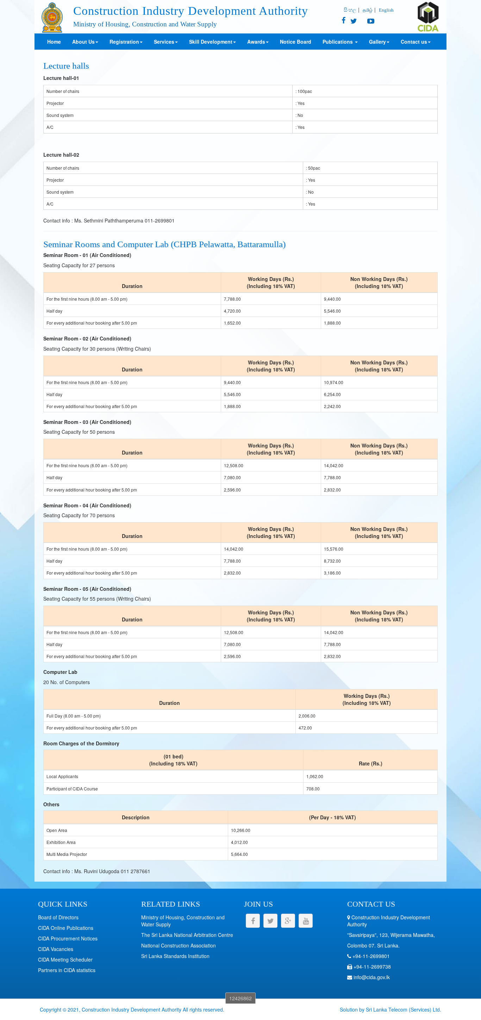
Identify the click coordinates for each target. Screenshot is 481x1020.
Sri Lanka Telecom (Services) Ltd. (403, 1009)
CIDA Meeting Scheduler (65, 959)
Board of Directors (58, 917)
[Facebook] (343, 21)
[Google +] (288, 921)
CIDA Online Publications (65, 927)
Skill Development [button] (210, 41)
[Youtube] (366, 21)
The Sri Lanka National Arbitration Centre (187, 934)
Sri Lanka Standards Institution (175, 955)
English (386, 10)
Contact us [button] (414, 41)
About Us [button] (83, 41)
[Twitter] (352, 21)
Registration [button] (124, 41)
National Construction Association (178, 945)
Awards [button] (256, 41)
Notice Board (295, 41)
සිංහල (350, 9)
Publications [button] (338, 41)
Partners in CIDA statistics (66, 970)
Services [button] (164, 41)
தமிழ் (368, 9)
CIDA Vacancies (55, 948)
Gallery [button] (377, 41)
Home (54, 41)
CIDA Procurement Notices (68, 938)
